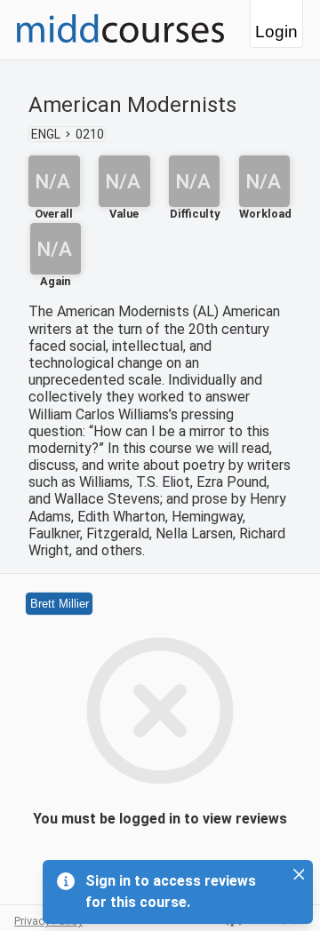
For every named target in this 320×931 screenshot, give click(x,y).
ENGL (45, 134)
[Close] (298, 874)
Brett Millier (59, 603)
